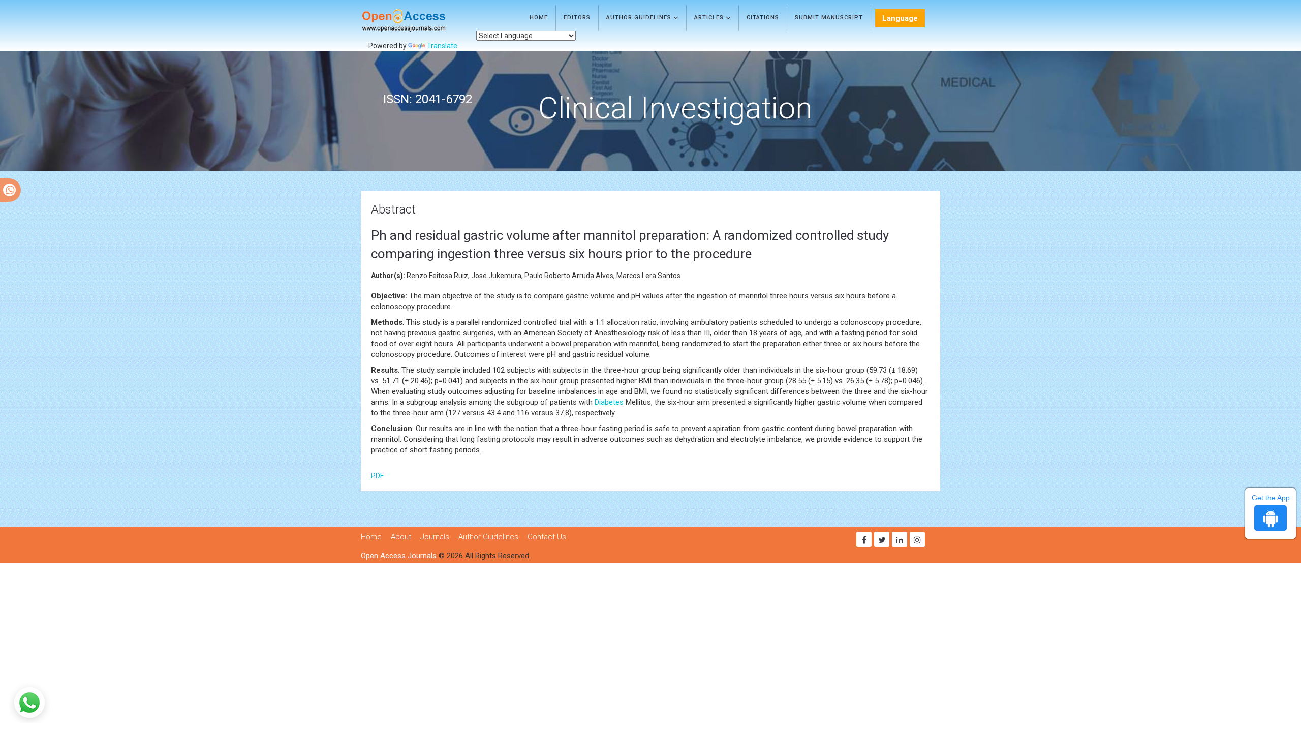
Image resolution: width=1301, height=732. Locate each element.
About (401, 536)
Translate (442, 46)
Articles (710, 17)
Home (539, 17)
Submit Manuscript (829, 17)
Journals (434, 536)
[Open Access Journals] (418, 20)
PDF (377, 476)
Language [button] (900, 18)
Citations (763, 17)
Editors (577, 17)
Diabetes (609, 402)
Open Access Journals (399, 555)
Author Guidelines (639, 17)
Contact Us (547, 536)
